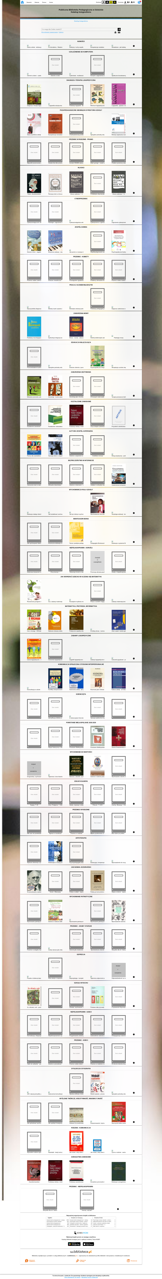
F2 (133, 2)
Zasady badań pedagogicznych (53, 1223)
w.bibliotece (72, 1255)
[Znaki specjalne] (119, 32)
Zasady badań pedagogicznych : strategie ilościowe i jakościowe (61, 1220)
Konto (51, 2)
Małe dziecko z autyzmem (98, 1226)
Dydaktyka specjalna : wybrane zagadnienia (79, 1224)
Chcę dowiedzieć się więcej (72, 1277)
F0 (125, 2)
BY (115, 2)
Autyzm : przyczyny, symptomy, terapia (101, 1223)
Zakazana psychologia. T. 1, (99, 1224)
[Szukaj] (119, 29)
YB (111, 2)
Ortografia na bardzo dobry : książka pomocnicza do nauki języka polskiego (86, 1223)
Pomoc (44, 2)
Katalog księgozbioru (81, 21)
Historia (37, 2)
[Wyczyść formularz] (115, 32)
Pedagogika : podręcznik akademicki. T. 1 (56, 1226)
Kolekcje (61, 32)
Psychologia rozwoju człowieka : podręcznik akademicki (82, 1221)
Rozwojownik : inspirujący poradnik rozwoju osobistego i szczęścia (84, 1226)
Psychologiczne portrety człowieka (54, 1221)
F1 (128, 2)
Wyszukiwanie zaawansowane (49, 32)
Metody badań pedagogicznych (53, 1224)
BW (107, 2)
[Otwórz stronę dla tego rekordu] (34, 46)
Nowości (29, 2)
